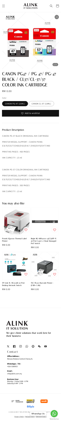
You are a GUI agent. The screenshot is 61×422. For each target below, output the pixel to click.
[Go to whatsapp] (54, 413)
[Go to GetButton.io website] (54, 419)
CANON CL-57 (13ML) (41, 103)
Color (4, 98)
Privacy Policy (19, 416)
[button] (3, 6)
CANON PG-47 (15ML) (15, 103)
